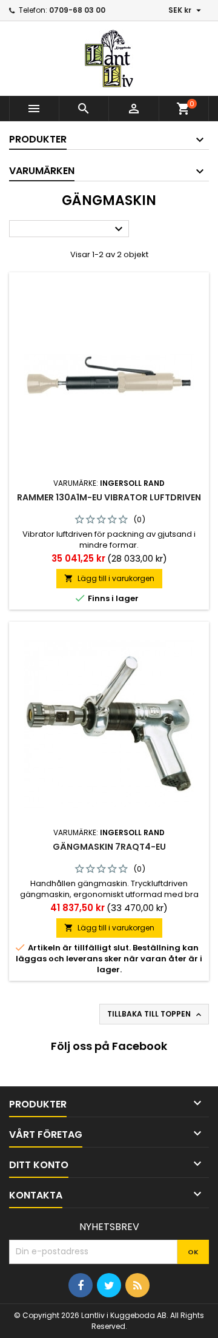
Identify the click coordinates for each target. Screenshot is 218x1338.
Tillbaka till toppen (155, 1014)
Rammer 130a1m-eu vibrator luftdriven (109, 497)
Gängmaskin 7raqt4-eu (109, 847)
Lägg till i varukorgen (109, 578)
